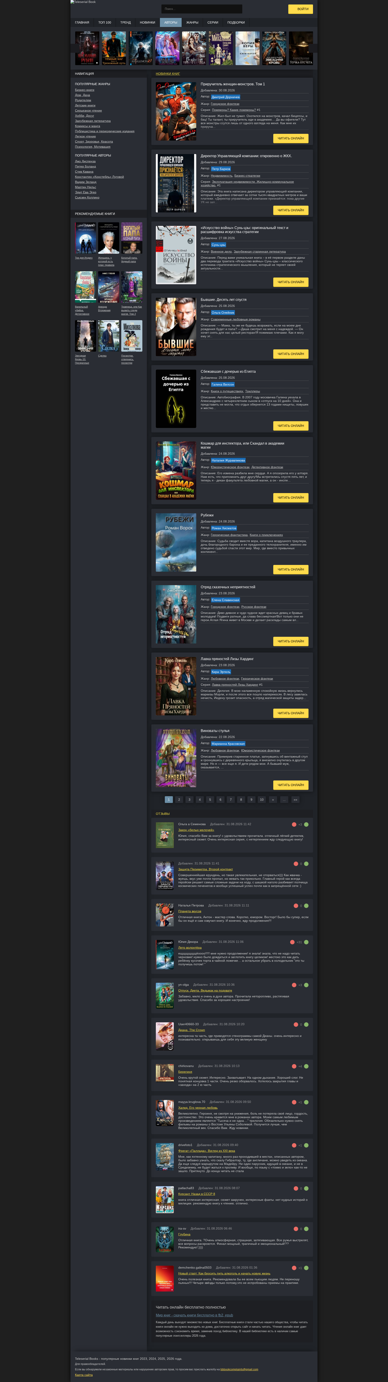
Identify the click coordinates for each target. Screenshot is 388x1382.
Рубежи (207, 515)
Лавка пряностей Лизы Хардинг (227, 659)
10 (262, 799)
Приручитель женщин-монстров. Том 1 (233, 84)
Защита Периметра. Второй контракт (205, 869)
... (284, 799)
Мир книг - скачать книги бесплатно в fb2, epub (194, 1315)
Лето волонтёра (190, 947)
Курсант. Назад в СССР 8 (196, 1194)
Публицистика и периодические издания (104, 131)
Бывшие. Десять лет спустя (224, 300)
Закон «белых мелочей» (196, 830)
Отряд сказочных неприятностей (228, 587)
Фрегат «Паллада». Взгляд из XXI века (206, 1151)
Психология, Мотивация (92, 146)
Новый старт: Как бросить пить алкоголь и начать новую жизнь (224, 1273)
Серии (212, 22)
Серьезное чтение (88, 110)
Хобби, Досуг (84, 115)
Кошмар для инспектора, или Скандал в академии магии (242, 445)
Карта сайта (84, 1375)
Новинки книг (168, 73)
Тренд (125, 22)
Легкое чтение (85, 136)
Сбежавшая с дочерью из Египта (228, 371)
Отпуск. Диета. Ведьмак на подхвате (205, 990)
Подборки (236, 22)
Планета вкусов (189, 911)
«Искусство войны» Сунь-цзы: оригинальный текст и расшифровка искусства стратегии (244, 230)
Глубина (184, 1234)
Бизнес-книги (84, 90)
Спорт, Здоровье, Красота (94, 141)
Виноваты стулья (215, 731)
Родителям (83, 100)
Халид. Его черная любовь (198, 1107)
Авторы (170, 22)
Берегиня (185, 1071)
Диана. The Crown (191, 1030)
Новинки (147, 22)
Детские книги (85, 105)
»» (295, 799)
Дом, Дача (82, 95)
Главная (82, 22)
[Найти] (237, 8)
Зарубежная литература (93, 121)
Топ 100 (104, 22)
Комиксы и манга (87, 126)
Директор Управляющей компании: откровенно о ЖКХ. (246, 156)
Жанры (192, 22)
